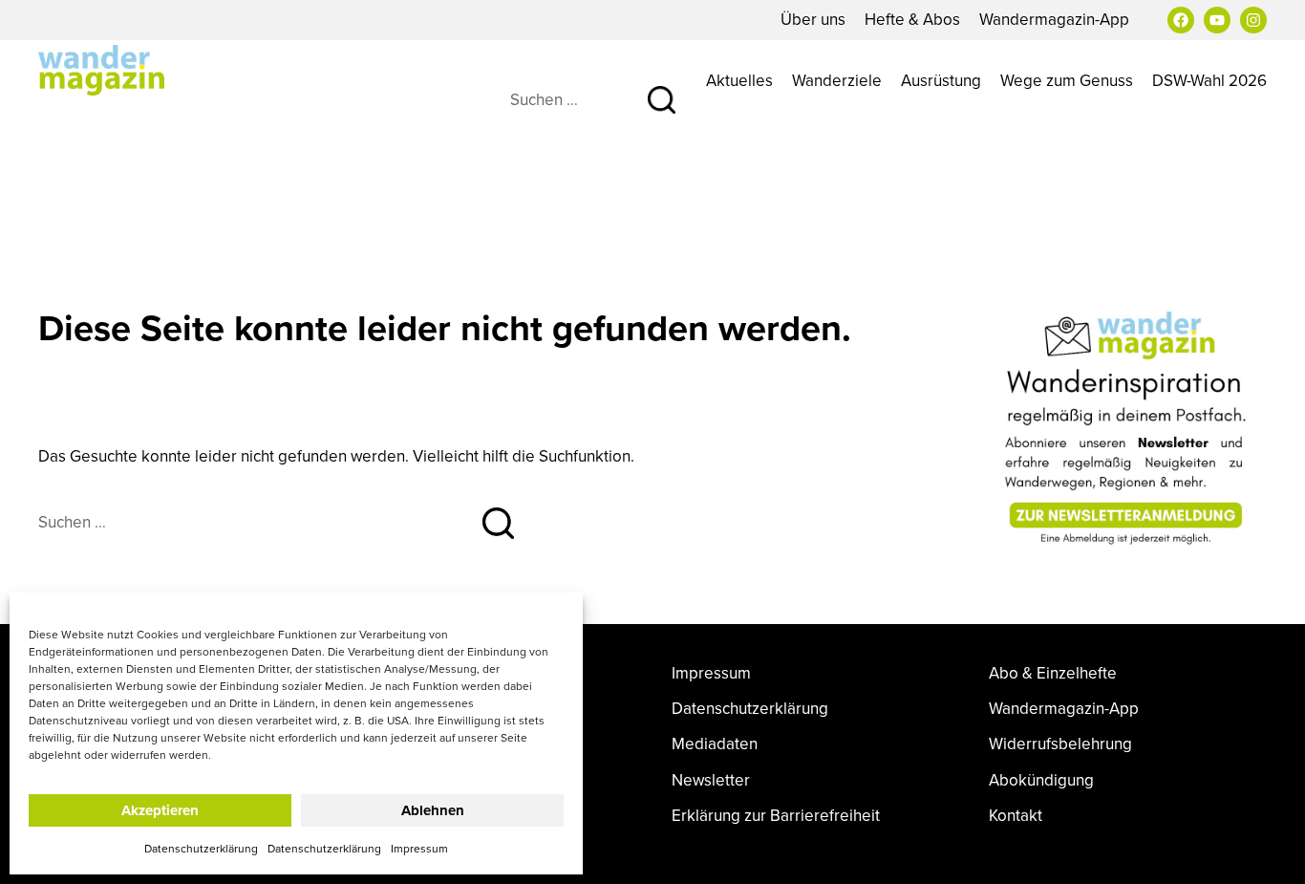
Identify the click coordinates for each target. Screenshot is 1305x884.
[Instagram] (1253, 20)
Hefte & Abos (912, 19)
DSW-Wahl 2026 (1209, 80)
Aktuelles (739, 80)
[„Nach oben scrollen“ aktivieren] (1270, 850)
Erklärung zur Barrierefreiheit (776, 816)
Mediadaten (715, 744)
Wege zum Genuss (1066, 80)
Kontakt (1015, 816)
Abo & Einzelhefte (1053, 673)
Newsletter (711, 780)
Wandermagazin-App (1054, 19)
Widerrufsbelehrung (1060, 744)
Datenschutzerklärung (201, 848)
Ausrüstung (941, 80)
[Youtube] (1217, 20)
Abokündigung (1041, 780)
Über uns (813, 19)
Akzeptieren (160, 810)
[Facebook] (1180, 20)
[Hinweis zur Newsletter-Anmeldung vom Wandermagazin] (1128, 428)
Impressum (419, 848)
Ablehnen (432, 810)
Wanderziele (837, 80)
